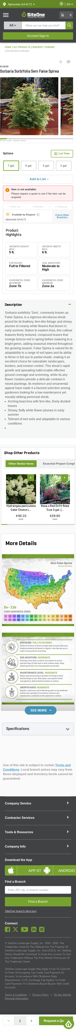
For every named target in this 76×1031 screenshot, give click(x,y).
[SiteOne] (33, 17)
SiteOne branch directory (21, 911)
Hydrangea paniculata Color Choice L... (21, 508)
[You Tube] (25, 931)
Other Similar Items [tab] (21, 463)
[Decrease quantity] (8, 1020)
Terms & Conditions (16, 994)
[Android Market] (56, 867)
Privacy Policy (40, 994)
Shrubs (50, 47)
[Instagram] (42, 931)
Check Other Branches (62, 216)
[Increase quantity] (31, 1020)
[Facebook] (8, 931)
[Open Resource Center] (68, 1023)
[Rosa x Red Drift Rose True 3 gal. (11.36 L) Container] (55, 489)
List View (64, 153)
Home (8, 47)
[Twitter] (16, 931)
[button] (20, 4)
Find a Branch (15, 881)
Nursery (38, 47)
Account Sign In (38, 35)
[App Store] (20, 867)
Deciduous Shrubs (17, 51)
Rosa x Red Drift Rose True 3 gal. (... (55, 508)
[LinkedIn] (34, 931)
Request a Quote (56, 1020)
